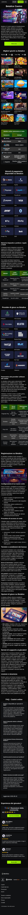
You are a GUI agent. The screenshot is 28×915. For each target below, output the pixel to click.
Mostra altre (14, 862)
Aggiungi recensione (14, 815)
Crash (16, 54)
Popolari (3, 54)
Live (10, 54)
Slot (23, 54)
